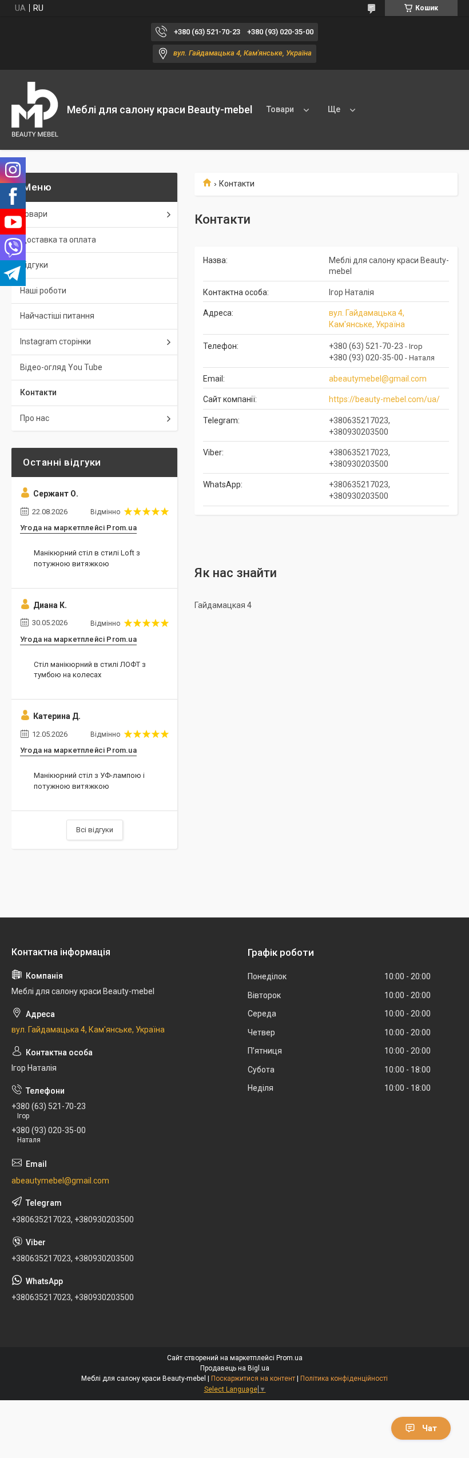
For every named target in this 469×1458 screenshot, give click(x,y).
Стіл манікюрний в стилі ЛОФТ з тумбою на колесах (90, 669)
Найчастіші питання (57, 315)
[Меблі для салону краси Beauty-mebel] (34, 110)
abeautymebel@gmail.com (378, 378)
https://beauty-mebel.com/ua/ (384, 399)
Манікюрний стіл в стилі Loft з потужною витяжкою (87, 558)
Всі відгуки (94, 829)
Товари (280, 109)
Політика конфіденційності (344, 1378)
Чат (429, 1428)
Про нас (34, 418)
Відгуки (34, 264)
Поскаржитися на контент (253, 1378)
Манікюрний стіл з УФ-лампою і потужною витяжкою (89, 780)
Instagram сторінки (55, 341)
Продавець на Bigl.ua (234, 1368)
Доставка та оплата (58, 239)
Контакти (38, 392)
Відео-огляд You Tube (61, 367)
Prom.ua (289, 1358)
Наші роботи (43, 290)
